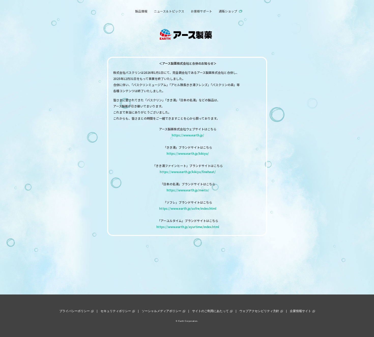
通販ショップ (228, 11)
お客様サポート (201, 11)
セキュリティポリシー (115, 311)
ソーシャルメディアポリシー (161, 311)
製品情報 (141, 11)
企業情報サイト (300, 311)
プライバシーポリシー (74, 311)
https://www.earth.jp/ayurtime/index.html (187, 226)
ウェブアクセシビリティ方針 (259, 311)
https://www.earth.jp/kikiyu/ (188, 153)
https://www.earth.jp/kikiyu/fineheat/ (188, 172)
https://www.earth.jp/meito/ (188, 190)
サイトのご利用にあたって (210, 311)
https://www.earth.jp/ (188, 135)
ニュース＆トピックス (169, 11)
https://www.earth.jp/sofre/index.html (187, 208)
